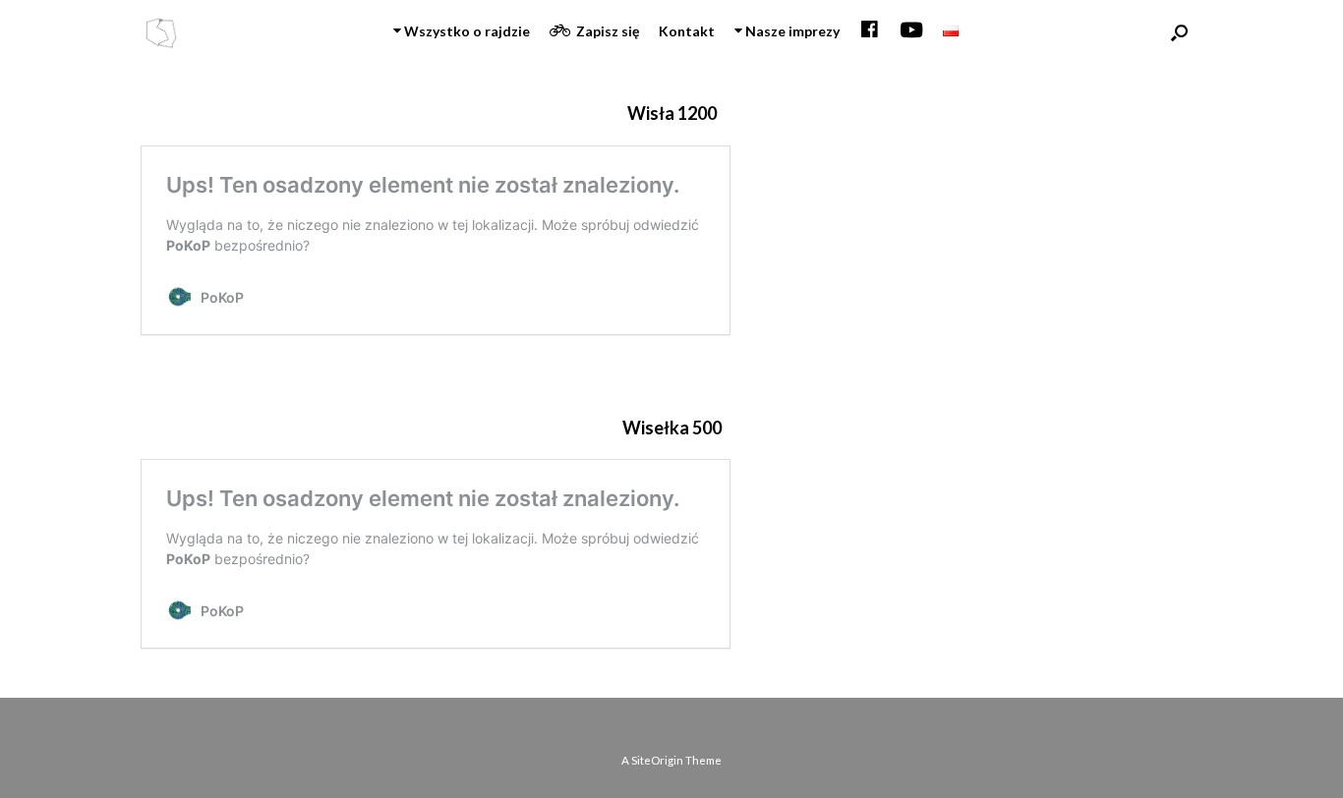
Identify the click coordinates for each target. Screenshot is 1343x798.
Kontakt (687, 31)
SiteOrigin (657, 760)
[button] (1179, 32)
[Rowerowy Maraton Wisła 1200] (161, 33)
